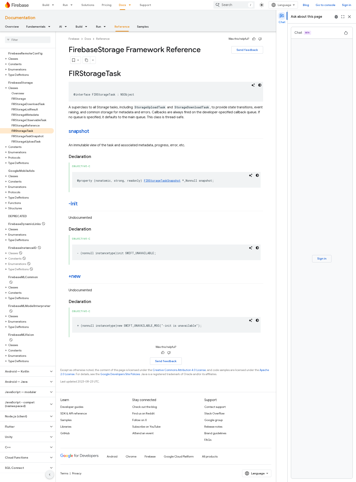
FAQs (207, 440)
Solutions (87, 5)
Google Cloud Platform (179, 456)
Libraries (65, 426)
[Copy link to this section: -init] (82, 204)
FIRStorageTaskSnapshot (162, 181)
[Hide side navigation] (50, 474)
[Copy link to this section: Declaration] (95, 156)
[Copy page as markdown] (86, 60)
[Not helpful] (260, 39)
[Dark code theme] (259, 85)
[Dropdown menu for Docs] (131, 5)
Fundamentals (36, 26)
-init (73, 204)
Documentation (20, 17)
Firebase (74, 39)
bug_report (336, 16)
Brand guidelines (215, 433)
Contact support (215, 407)
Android (112, 456)
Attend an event (142, 433)
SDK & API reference (73, 413)
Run (65, 5)
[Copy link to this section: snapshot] (93, 131)
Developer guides (71, 407)
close (349, 16)
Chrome (131, 456)
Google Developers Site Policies (120, 374)
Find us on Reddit (143, 413)
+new (75, 276)
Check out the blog (144, 407)
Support (145, 5)
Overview (12, 26)
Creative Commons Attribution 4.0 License (179, 370)
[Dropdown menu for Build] (54, 5)
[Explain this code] (253, 85)
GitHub (65, 433)
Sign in (346, 5)
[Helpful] (254, 39)
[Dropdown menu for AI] (67, 27)
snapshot (79, 131)
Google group (213, 420)
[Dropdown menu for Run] (73, 5)
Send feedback (247, 50)
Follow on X (139, 420)
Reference (122, 26)
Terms (64, 473)
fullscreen (342, 16)
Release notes (213, 426)
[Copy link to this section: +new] (85, 276)
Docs (122, 5)
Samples (143, 26)
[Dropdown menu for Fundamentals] (50, 27)
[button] (27, 58)
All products (210, 456)
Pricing (106, 5)
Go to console (325, 5)
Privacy (76, 473)
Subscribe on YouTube (146, 426)
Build (45, 5)
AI (60, 26)
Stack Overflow (214, 413)
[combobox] (234, 5)
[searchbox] (27, 39)
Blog (306, 5)
